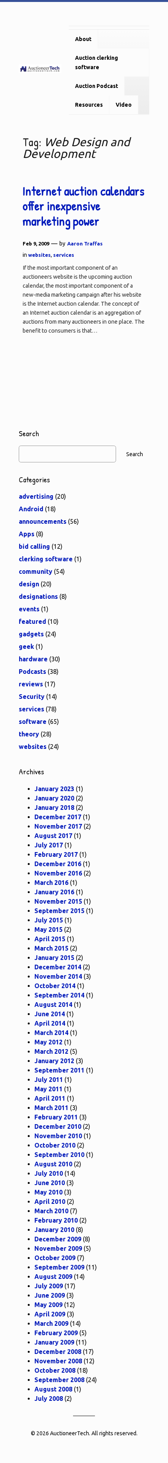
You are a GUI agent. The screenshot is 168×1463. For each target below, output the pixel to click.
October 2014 (54, 985)
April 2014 (49, 1023)
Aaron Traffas (85, 243)
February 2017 (56, 854)
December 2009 (57, 1239)
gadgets (31, 633)
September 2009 (59, 1267)
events (29, 608)
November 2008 (58, 1361)
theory (29, 734)
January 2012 (54, 1060)
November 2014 (58, 976)
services (63, 255)
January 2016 (54, 891)
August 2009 (53, 1276)
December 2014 (57, 967)
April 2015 (49, 938)
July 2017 (48, 845)
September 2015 (59, 910)
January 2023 (54, 788)
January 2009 (54, 1342)
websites (39, 255)
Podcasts (32, 671)
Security (32, 696)
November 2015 (58, 901)
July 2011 (48, 1079)
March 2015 (51, 948)
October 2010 (54, 1145)
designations (38, 596)
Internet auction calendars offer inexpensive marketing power (84, 206)
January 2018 (54, 807)
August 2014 (53, 1004)
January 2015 (54, 957)
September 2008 (59, 1379)
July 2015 (48, 920)
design (29, 583)
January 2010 (54, 1229)
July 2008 (48, 1398)
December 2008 (57, 1351)
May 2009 (48, 1304)
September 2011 (59, 1070)
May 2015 (48, 929)
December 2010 (57, 1126)
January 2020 (54, 798)
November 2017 (58, 826)
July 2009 (48, 1285)
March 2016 (51, 882)
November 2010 (58, 1135)
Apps (26, 533)
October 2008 (54, 1370)
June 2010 (49, 1182)
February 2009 (56, 1332)
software (32, 721)
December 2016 (57, 863)
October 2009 (54, 1257)
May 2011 (48, 1088)
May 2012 (48, 1042)
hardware (33, 659)
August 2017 (53, 835)
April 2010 (49, 1201)
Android (31, 508)
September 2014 (59, 995)
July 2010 (48, 1173)
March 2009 (51, 1323)
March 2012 (51, 1051)
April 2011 (49, 1098)
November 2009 (58, 1248)
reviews (31, 684)
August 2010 (53, 1164)
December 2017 (57, 816)
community (35, 571)
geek (26, 646)
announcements (42, 521)
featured (32, 621)
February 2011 (56, 1117)
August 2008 (53, 1389)
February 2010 (56, 1220)
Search (134, 454)
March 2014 (51, 1032)
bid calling (34, 546)
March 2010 (51, 1210)
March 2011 (51, 1107)
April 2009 (49, 1314)
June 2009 (49, 1295)
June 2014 (49, 1013)
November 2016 (58, 873)
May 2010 (48, 1192)
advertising (36, 496)
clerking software (46, 558)
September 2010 (59, 1154)
